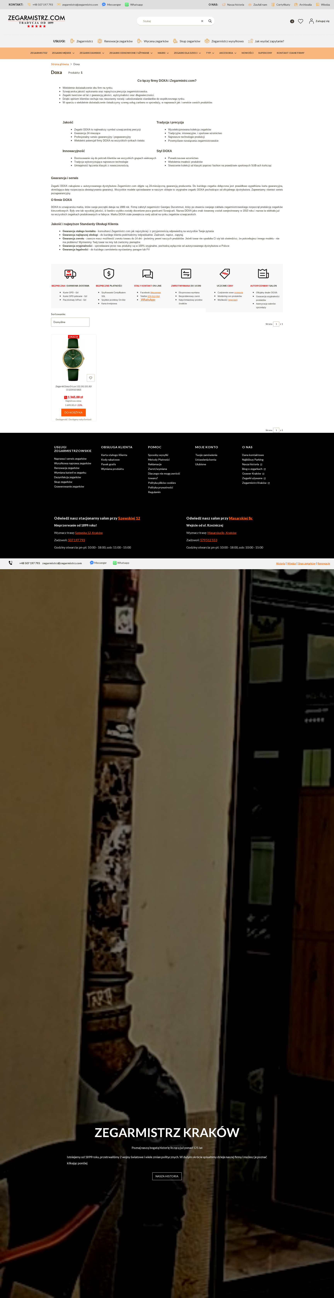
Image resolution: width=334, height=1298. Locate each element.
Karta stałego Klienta (114, 455)
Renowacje (324, 563)
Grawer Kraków (252, 473)
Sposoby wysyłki (158, 455)
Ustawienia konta (205, 459)
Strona (269, 323)
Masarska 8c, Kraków (221, 532)
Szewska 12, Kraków (89, 532)
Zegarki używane (252, 478)
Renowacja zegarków (66, 468)
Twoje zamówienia (206, 455)
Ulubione (200, 464)
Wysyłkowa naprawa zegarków (72, 463)
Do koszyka (74, 412)
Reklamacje (155, 464)
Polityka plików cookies (162, 482)
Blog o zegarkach (252, 468)
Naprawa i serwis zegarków (70, 458)
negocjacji (232, 300)
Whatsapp (123, 562)
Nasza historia (251, 464)
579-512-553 (154, 296)
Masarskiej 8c (241, 518)
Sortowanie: (58, 314)
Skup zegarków (63, 481)
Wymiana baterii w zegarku (70, 472)
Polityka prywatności (160, 487)
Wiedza (291, 563)
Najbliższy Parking (252, 459)
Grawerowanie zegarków (69, 486)
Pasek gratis (108, 464)
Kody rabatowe (110, 459)
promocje (238, 292)
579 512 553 (208, 540)
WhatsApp (147, 299)
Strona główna (60, 64)
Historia (280, 563)
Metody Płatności (159, 459)
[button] (210, 21)
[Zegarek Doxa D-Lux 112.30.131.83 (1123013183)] (73, 359)
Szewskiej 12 (129, 518)
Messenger (155, 292)
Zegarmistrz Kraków (254, 482)
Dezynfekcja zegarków (67, 477)
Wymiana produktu (112, 468)
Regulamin (154, 492)
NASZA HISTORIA (167, 1176)
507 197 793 (76, 540)
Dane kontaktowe (253, 455)
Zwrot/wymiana (157, 468)
